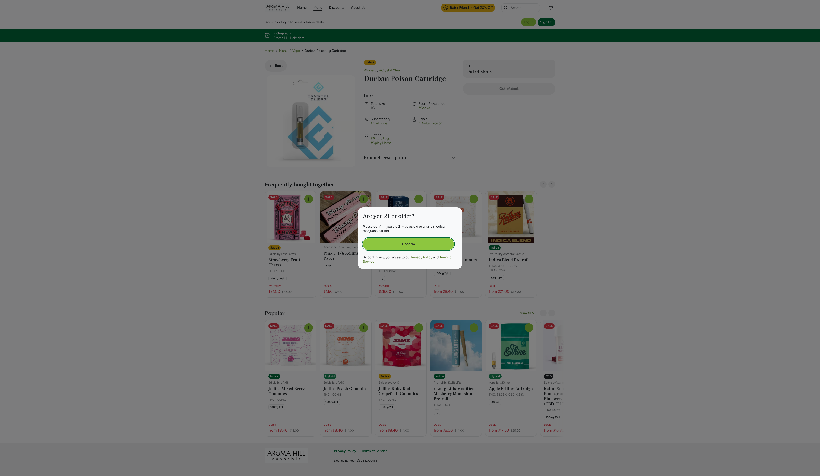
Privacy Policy (421, 257)
